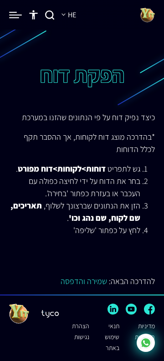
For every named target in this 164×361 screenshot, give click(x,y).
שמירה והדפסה (84, 281)
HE (71, 15)
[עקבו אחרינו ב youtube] (131, 309)
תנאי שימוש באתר (112, 337)
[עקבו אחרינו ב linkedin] (113, 309)
